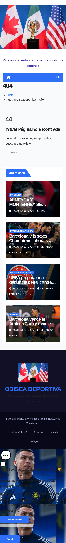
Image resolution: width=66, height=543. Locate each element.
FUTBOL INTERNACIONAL (21, 231)
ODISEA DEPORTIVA (33, 53)
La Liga (14, 314)
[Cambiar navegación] (34, 77)
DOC (43, 211)
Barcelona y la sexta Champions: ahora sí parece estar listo (29, 240)
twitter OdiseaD (19, 432)
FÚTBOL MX (15, 195)
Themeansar (33, 423)
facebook (39, 432)
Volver (14, 152)
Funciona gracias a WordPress (23, 418)
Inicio (10, 95)
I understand (15, 519)
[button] (57, 77)
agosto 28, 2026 (24, 211)
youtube (55, 432)
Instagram (35, 441)
